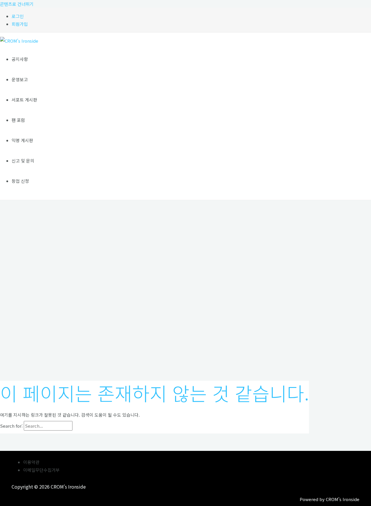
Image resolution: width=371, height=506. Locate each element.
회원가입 (20, 24)
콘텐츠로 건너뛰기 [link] (17, 4)
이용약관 (31, 462)
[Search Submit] (86, 426)
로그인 (18, 16)
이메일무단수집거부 (41, 470)
